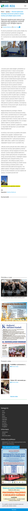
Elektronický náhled (6, 435)
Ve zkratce (4, 423)
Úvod (2, 11)
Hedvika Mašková (7, 27)
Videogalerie (4, 424)
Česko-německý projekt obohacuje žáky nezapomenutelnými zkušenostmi (13, 291)
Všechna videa (14, 396)
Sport (3, 414)
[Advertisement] (14, 62)
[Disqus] (14, 218)
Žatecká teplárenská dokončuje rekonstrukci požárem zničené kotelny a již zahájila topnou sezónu (12, 13)
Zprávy (8, 11)
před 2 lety (16, 27)
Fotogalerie (4, 426)
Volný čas (4, 421)
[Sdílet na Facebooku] (19, 27)
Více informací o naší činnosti (10, 447)
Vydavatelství (5, 432)
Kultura (3, 416)
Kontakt (4, 433)
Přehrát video (14, 366)
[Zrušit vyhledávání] (26, 1)
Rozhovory (4, 417)
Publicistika (4, 419)
